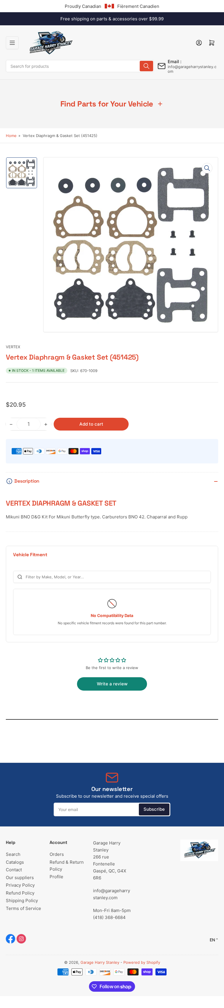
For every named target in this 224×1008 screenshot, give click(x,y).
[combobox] (80, 66)
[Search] (146, 66)
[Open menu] (12, 42)
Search (13, 854)
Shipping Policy (22, 900)
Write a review (112, 684)
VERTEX (13, 346)
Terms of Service (23, 908)
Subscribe (154, 809)
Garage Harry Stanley (99, 962)
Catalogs (15, 862)
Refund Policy (20, 893)
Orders (57, 854)
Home (11, 135)
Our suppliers (20, 877)
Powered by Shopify (141, 962)
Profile (56, 876)
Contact (14, 869)
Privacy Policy (20, 885)
